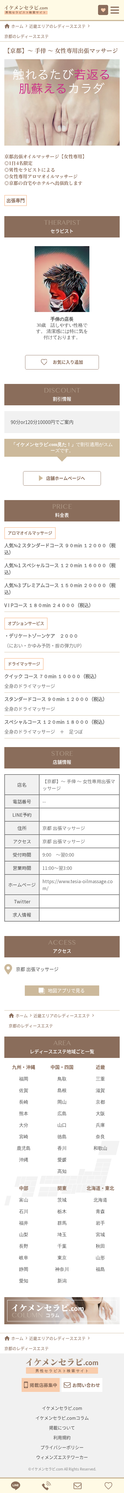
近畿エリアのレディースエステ (57, 26)
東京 (62, 1258)
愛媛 (62, 1160)
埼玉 (62, 1234)
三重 (100, 1079)
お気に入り (103, 10)
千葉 (62, 1246)
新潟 (62, 1281)
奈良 (100, 1136)
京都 (100, 1102)
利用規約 (62, 1438)
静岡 (23, 1269)
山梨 (23, 1234)
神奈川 (62, 1269)
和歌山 (100, 1148)
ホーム (17, 26)
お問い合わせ (86, 1384)
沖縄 (23, 1160)
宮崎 (23, 1136)
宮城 (100, 1234)
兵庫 (100, 1125)
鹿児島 (24, 1148)
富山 (23, 1200)
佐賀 (23, 1090)
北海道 (100, 1200)
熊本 (23, 1113)
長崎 (23, 1102)
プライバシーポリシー (62, 1447)
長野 (23, 1246)
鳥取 (62, 1079)
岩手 (100, 1223)
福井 (23, 1223)
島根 (62, 1090)
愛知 (23, 1281)
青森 (100, 1211)
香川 (62, 1148)
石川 (23, 1211)
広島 (62, 1113)
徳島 (62, 1136)
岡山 (62, 1102)
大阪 (100, 1113)
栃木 (62, 1211)
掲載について (62, 1428)
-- (44, 801)
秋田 (100, 1246)
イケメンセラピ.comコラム (62, 1418)
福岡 (23, 1079)
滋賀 (100, 1090)
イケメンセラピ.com (62, 1408)
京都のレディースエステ (26, 36)
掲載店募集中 (43, 1384)
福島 (100, 1269)
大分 (23, 1125)
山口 (62, 1125)
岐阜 (23, 1258)
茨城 (62, 1200)
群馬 (62, 1223)
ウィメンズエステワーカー (62, 1457)
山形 (100, 1258)
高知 (62, 1171)
